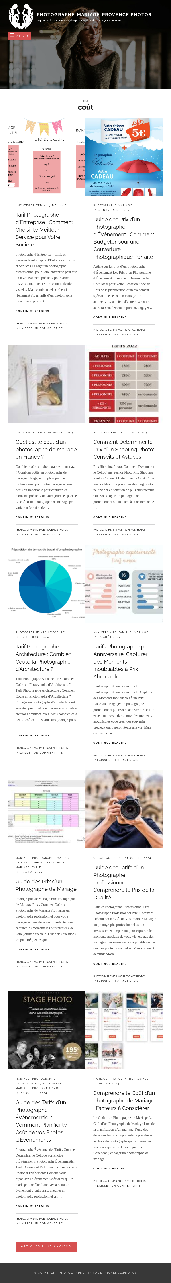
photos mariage (46, 1088)
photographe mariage (112, 205)
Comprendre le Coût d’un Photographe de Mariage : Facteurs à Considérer (124, 1100)
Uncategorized (29, 205)
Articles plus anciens (46, 1246)
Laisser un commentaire (41, 328)
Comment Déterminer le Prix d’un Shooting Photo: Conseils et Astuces (123, 449)
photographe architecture (40, 632)
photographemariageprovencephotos (42, 323)
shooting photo (107, 432)
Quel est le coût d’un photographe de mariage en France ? (46, 449)
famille (125, 632)
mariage (141, 632)
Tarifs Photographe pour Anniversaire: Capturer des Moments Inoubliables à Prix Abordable (122, 661)
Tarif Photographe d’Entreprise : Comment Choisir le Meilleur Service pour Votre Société (44, 230)
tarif (36, 867)
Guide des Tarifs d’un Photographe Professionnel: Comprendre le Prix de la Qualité (123, 882)
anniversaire (104, 632)
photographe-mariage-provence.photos (94, 14)
